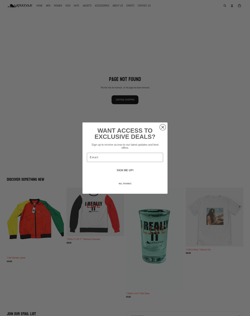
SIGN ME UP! (125, 170)
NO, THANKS (125, 183)
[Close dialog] (163, 127)
